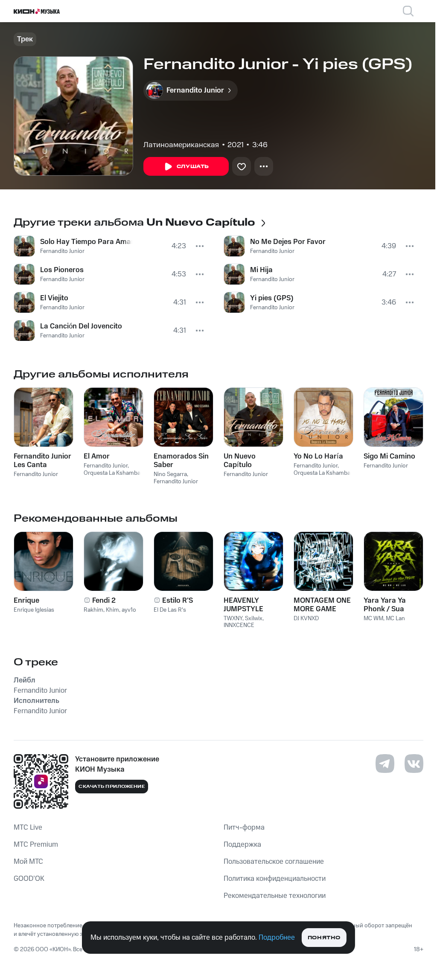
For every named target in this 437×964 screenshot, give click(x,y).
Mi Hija (261, 270)
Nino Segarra (170, 474)
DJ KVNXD (306, 618)
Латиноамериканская (181, 145)
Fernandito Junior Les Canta (42, 460)
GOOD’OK (29, 879)
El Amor (97, 456)
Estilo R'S (177, 600)
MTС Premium (36, 844)
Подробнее (277, 937)
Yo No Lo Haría (318, 456)
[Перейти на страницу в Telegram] (385, 763)
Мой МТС (28, 862)
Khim (112, 610)
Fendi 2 (104, 600)
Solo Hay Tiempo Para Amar (86, 242)
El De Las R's (170, 610)
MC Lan (395, 618)
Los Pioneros (62, 270)
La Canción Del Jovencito (81, 326)
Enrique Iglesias (34, 610)
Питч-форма (244, 827)
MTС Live (28, 827)
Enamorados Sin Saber (181, 460)
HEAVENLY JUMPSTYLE (243, 604)
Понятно (324, 937)
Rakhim (93, 610)
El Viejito (54, 298)
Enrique (26, 600)
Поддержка (242, 844)
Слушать (193, 166)
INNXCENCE (239, 625)
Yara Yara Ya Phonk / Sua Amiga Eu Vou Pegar (387, 604)
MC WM (373, 618)
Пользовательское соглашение (274, 862)
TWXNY (233, 618)
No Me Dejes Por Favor (288, 242)
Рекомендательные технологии (275, 896)
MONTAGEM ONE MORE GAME (322, 604)
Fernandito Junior (62, 251)
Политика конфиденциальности (275, 879)
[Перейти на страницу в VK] (414, 763)
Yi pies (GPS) (272, 298)
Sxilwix (253, 618)
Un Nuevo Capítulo (240, 460)
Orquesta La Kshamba (112, 473)
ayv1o (129, 610)
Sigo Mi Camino (389, 456)
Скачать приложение (112, 787)
